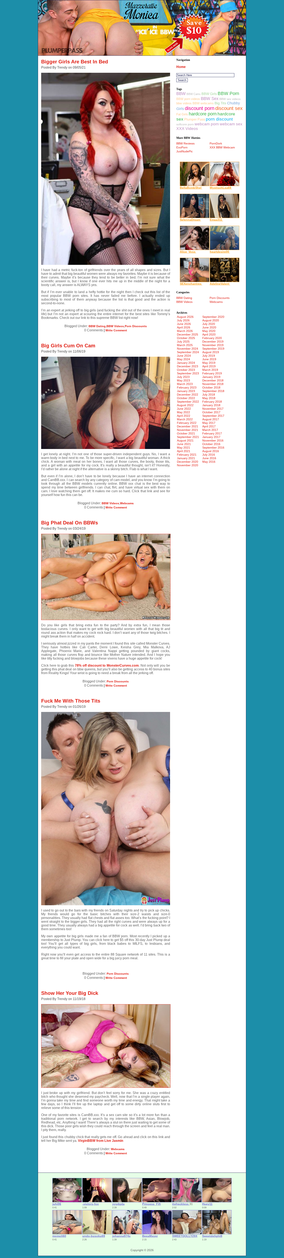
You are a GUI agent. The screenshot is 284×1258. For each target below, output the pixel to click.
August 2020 (210, 320)
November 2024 (187, 348)
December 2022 (187, 394)
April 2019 (209, 366)
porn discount (219, 119)
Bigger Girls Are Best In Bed (74, 61)
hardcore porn (203, 113)
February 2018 (212, 401)
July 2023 (183, 377)
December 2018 (212, 380)
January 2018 (211, 405)
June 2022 (184, 408)
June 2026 (184, 324)
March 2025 (185, 345)
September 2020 (213, 316)
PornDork (216, 143)
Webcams (127, 503)
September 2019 (213, 348)
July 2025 (183, 341)
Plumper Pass (194, 119)
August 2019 (210, 352)
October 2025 (186, 338)
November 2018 (212, 384)
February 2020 (212, 338)
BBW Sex (210, 98)
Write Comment (116, 330)
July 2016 (208, 454)
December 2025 (187, 334)
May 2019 (208, 362)
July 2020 (208, 324)
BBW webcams (203, 103)
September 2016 (213, 447)
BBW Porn (228, 93)
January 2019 (211, 377)
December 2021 (187, 426)
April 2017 (209, 426)
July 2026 (183, 320)
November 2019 (212, 345)
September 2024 (188, 352)
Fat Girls (182, 114)
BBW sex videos (230, 99)
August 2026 (185, 316)
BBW (181, 93)
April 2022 (183, 415)
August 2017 (210, 419)
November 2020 (187, 465)
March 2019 (210, 369)
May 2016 (208, 461)
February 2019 (212, 373)
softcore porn (185, 124)
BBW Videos (115, 326)
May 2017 (208, 422)
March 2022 (185, 419)
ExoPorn (182, 147)
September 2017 (213, 415)
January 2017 (211, 437)
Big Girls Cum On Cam (68, 345)
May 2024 (183, 359)
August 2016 (210, 451)
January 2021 (186, 458)
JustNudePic (184, 151)
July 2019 (208, 355)
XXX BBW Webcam (222, 147)
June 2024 (184, 355)
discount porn (199, 108)
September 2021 (188, 437)
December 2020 (187, 461)
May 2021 (183, 447)
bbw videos (184, 103)
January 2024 (186, 362)
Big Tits (220, 103)
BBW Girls (209, 94)
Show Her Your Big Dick (69, 993)
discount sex (229, 108)
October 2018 (211, 387)
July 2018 (208, 394)
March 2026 (185, 331)
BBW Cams (193, 94)
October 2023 (186, 369)
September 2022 (188, 401)
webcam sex (231, 124)
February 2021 (186, 454)
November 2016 (212, 440)
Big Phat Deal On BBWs (69, 522)
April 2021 (183, 451)
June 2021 (184, 444)
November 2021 (187, 430)
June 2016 (209, 458)
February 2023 (186, 387)
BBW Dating (97, 326)
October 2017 (211, 412)
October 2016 (211, 444)
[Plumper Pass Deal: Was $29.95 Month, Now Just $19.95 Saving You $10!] (142, 54)
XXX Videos (187, 128)
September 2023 (188, 373)
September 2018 (213, 391)
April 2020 (209, 334)
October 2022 (186, 398)
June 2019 (209, 359)
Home (181, 67)
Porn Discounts (136, 326)
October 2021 (186, 433)
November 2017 (212, 408)
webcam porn (207, 124)
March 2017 (210, 430)
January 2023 (186, 391)
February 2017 (212, 433)
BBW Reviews (185, 143)
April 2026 (183, 327)
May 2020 (208, 331)
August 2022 (185, 405)
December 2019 (212, 341)
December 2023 (187, 366)
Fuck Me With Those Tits (70, 701)
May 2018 (208, 398)
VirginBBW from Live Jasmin (100, 1140)
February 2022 (186, 422)
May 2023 (183, 380)
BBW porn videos (188, 99)
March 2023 (185, 384)
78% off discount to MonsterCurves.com (107, 665)
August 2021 (185, 440)
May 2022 (183, 412)
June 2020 (209, 327)
